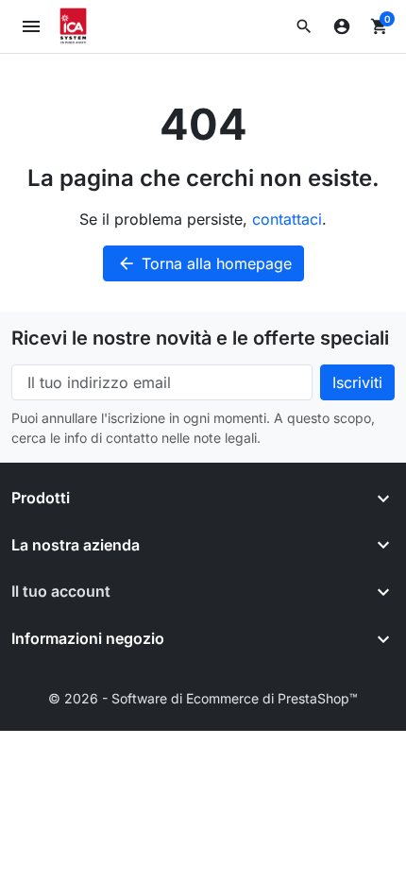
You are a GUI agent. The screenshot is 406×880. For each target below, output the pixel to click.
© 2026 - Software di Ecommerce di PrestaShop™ (203, 698)
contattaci (287, 219)
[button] (304, 26)
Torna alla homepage (204, 263)
